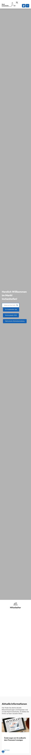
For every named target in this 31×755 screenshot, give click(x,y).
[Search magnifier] (17, 305)
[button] (17, 2)
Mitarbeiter (15, 607)
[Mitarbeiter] (15, 604)
